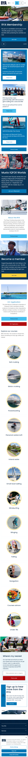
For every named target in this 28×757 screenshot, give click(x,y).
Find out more (14, 236)
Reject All (14, 751)
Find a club (14, 678)
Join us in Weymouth (14, 191)
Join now (14, 39)
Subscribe (11, 703)
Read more (9, 77)
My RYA (17, 3)
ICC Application (14, 324)
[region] (14, 746)
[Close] (26, 737)
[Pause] (3, 44)
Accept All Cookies (14, 754)
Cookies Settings (14, 747)
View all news (14, 149)
